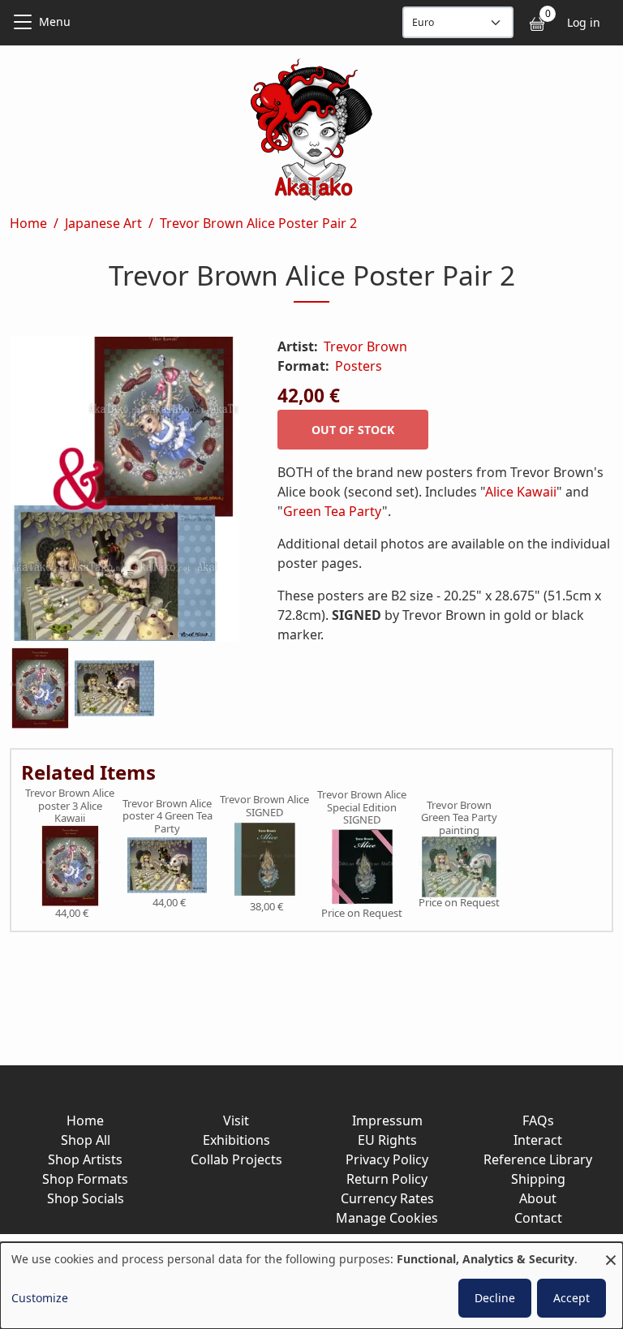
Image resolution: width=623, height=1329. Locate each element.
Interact (537, 1140)
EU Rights (387, 1140)
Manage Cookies (387, 1218)
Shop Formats (85, 1179)
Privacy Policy (387, 1159)
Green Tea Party (332, 511)
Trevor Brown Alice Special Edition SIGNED (361, 808)
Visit (236, 1120)
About (537, 1198)
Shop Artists (85, 1159)
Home (28, 223)
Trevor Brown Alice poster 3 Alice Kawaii (69, 806)
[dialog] (311, 1285)
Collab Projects (236, 1159)
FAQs (538, 1120)
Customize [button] (39, 1297)
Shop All (85, 1140)
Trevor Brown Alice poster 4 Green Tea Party (167, 817)
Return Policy (387, 1179)
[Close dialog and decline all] (611, 1252)
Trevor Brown (365, 346)
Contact (538, 1218)
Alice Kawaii (520, 492)
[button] (124, 492)
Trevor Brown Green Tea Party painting (459, 818)
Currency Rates (387, 1198)
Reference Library (537, 1159)
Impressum (387, 1120)
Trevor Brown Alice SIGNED (264, 806)
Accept (571, 1297)
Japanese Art (103, 223)
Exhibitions (236, 1140)
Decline (495, 1297)
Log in (583, 22)
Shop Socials (85, 1198)
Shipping (538, 1179)
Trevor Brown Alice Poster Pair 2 (258, 223)
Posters (358, 366)
